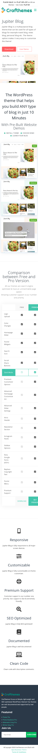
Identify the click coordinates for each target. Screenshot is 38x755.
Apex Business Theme (19, 750)
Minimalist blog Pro (10, 722)
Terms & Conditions (19, 752)
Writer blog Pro (8, 725)
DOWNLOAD (21, 501)
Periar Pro (6, 717)
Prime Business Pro (10, 720)
